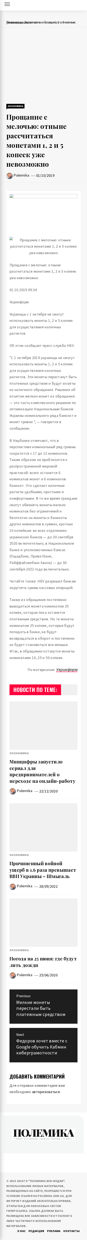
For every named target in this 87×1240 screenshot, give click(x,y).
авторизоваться (46, 1091)
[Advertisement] (43, 65)
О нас (21, 1231)
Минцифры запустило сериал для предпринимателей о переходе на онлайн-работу (42, 771)
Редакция (36, 1231)
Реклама (54, 1231)
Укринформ (66, 669)
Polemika (21, 175)
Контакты (71, 1231)
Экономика (15, 106)
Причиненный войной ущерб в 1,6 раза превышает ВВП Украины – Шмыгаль (43, 869)
